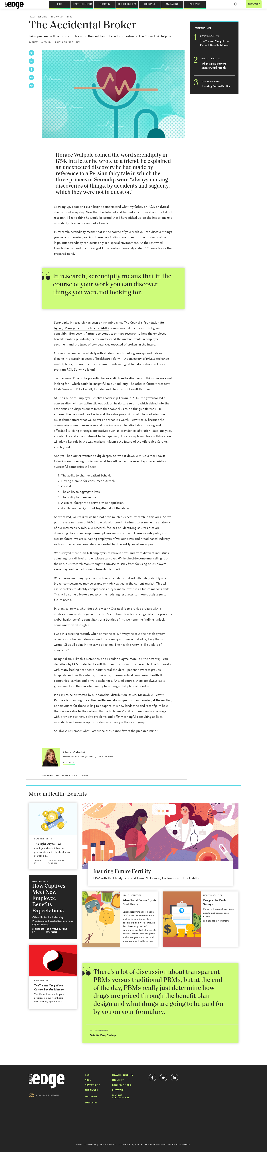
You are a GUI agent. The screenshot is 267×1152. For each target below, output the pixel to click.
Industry (104, 4)
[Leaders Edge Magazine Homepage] (14, 5)
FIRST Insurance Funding (57, 862)
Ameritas (225, 921)
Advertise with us (86, 1145)
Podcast (194, 4)
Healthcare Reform (67, 776)
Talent (84, 776)
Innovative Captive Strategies (56, 930)
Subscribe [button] (254, 4)
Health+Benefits (82, 4)
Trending (203, 28)
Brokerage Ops (127, 4)
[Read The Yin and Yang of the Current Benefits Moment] (53, 960)
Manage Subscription (120, 1096)
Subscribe (91, 1103)
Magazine (172, 4)
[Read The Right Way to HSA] (53, 819)
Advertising (92, 1085)
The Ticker (91, 1090)
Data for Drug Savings (103, 1035)
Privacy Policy (108, 1145)
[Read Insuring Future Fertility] (160, 836)
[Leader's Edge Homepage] (47, 1081)
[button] (236, 4)
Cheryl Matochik (41, 42)
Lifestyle (149, 4)
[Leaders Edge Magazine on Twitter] (163, 1077)
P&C (59, 4)
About (89, 1080)
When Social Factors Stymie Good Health (213, 65)
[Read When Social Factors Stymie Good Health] (101, 919)
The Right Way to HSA (47, 844)
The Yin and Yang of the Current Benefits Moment (215, 43)
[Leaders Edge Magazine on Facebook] (152, 1077)
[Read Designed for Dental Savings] (182, 919)
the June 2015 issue (61, 17)
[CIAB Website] (44, 1095)
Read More (69, 763)
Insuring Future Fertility (216, 86)
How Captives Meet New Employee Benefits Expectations (48, 898)
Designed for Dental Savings (215, 902)
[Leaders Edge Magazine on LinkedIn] (174, 1077)
